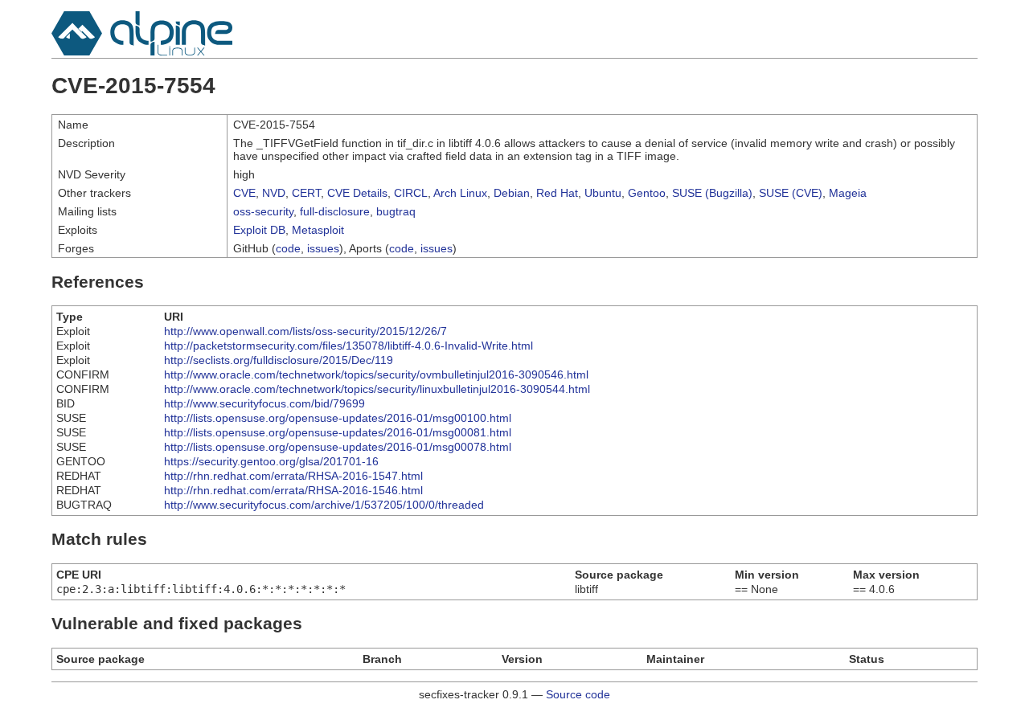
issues (323, 248)
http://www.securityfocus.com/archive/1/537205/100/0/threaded (324, 504)
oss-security (263, 211)
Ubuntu (602, 192)
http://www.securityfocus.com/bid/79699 (264, 403)
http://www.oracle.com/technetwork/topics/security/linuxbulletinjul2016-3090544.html (377, 389)
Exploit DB (259, 229)
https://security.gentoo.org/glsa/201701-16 (271, 461)
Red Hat (557, 192)
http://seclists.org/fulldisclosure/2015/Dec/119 (278, 360)
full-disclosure (335, 211)
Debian (512, 192)
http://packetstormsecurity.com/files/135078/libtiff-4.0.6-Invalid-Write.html (348, 345)
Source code (578, 694)
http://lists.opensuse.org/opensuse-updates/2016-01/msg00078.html (337, 446)
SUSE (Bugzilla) (712, 192)
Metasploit (318, 229)
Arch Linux (460, 192)
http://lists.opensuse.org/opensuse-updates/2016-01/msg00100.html (337, 417)
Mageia (848, 192)
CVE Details (357, 192)
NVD (273, 192)
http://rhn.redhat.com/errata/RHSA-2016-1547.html (293, 475)
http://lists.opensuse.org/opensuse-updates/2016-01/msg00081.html (337, 432)
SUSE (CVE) (790, 192)
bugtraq (396, 211)
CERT (306, 192)
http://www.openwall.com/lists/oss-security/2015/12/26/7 (305, 331)
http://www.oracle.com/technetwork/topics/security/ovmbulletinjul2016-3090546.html (376, 374)
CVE (244, 192)
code (288, 248)
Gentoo (647, 192)
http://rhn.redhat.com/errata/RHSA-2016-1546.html (293, 490)
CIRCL (411, 192)
